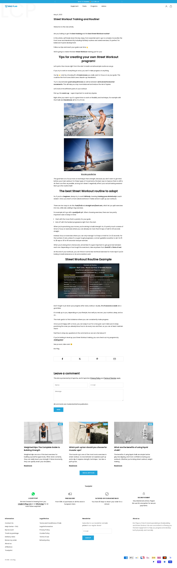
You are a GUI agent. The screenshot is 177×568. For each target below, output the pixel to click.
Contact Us (9, 523)
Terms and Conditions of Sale (50, 523)
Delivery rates (10, 537)
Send (58, 410)
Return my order (11, 540)
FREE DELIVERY (70, 498)
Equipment (74, 6)
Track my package (12, 533)
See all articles (88, 473)
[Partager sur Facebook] (62, 359)
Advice (104, 6)
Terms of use (44, 537)
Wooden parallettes (88, 174)
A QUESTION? (33, 498)
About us (8, 543)
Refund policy (45, 540)
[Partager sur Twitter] (79, 359)
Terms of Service (110, 378)
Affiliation (8, 547)
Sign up (88, 538)
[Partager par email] (114, 359)
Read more (28, 466)
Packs (85, 6)
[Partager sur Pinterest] (97, 359)
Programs (94, 6)
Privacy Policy (95, 378)
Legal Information (46, 526)
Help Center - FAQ (11, 526)
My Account (9, 530)
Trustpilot (88, 486)
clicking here (58, 340)
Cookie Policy (44, 533)
